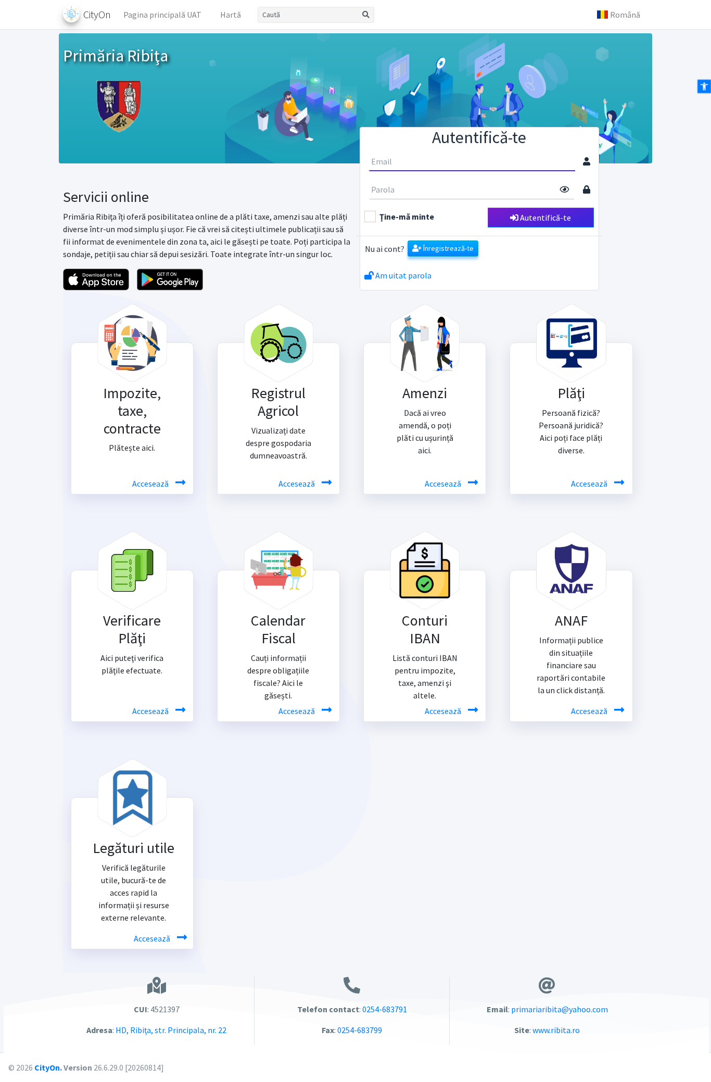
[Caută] (366, 15)
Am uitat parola (402, 275)
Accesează (151, 483)
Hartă (230, 14)
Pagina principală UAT (162, 14)
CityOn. (48, 1067)
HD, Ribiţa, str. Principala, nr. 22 (170, 1030)
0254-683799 (359, 1030)
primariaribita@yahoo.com (559, 1009)
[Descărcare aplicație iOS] (96, 278)
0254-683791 (384, 1009)
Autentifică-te (544, 217)
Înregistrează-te (448, 248)
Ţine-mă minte (406, 216)
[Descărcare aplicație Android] (170, 278)
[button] (618, 14)
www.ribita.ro (556, 1030)
